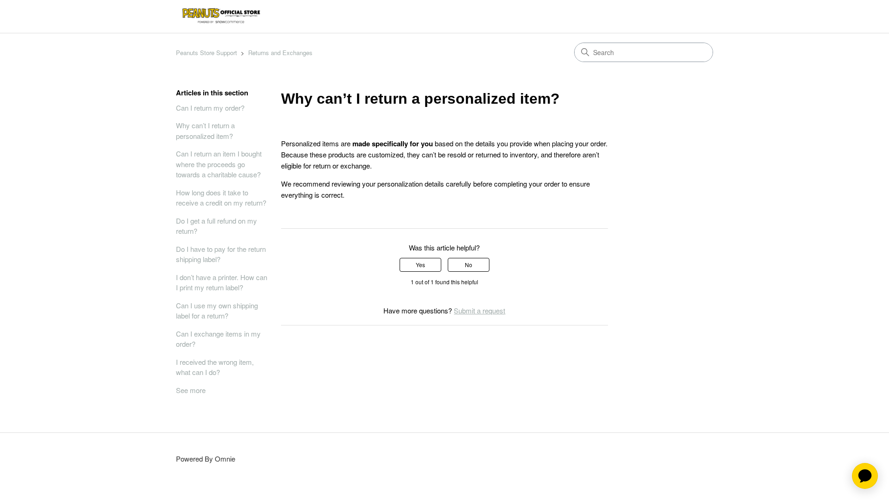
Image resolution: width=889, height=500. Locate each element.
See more (191, 390)
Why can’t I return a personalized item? (205, 130)
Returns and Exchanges (280, 52)
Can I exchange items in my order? (218, 339)
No (468, 265)
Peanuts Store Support (206, 52)
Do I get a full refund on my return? (216, 226)
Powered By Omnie (205, 458)
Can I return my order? (210, 107)
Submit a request (479, 310)
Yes (420, 265)
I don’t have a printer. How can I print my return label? (221, 282)
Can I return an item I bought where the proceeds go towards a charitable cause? (219, 164)
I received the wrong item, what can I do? (215, 367)
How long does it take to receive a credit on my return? (221, 198)
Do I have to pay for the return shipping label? (221, 254)
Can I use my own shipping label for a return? (217, 310)
